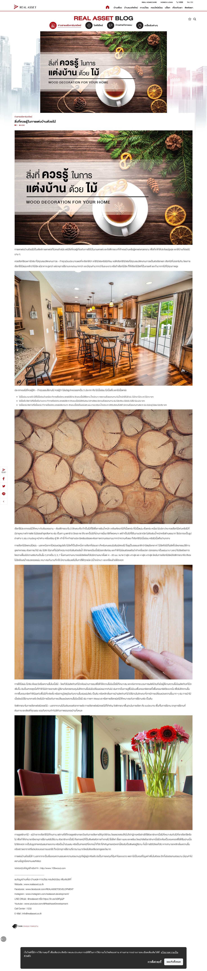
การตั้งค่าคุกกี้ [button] (154, 961)
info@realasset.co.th (32, 913)
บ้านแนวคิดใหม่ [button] (131, 7)
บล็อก (167, 7)
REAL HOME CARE (149, 2)
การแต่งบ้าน (34, 926)
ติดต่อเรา (189, 7)
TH (188, 2)
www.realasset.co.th (34, 884)
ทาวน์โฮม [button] (144, 7)
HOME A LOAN (167, 2)
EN (192, 2)
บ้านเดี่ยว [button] (118, 7)
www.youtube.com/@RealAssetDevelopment (46, 904)
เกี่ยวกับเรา (177, 7)
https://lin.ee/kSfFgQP (53, 899)
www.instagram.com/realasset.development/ (47, 894)
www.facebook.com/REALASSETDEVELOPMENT (50, 889)
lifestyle (26, 926)
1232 (29, 909)
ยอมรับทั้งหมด (174, 961)
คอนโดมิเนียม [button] (157, 7)
